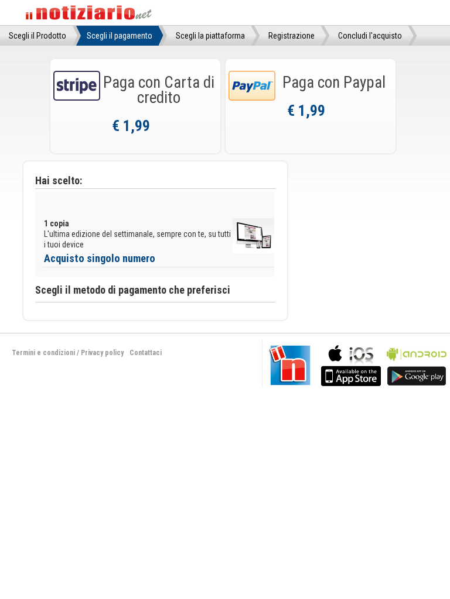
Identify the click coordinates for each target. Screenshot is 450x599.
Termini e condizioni (43, 353)
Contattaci (145, 353)
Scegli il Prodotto (37, 35)
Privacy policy (102, 353)
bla (351, 364)
